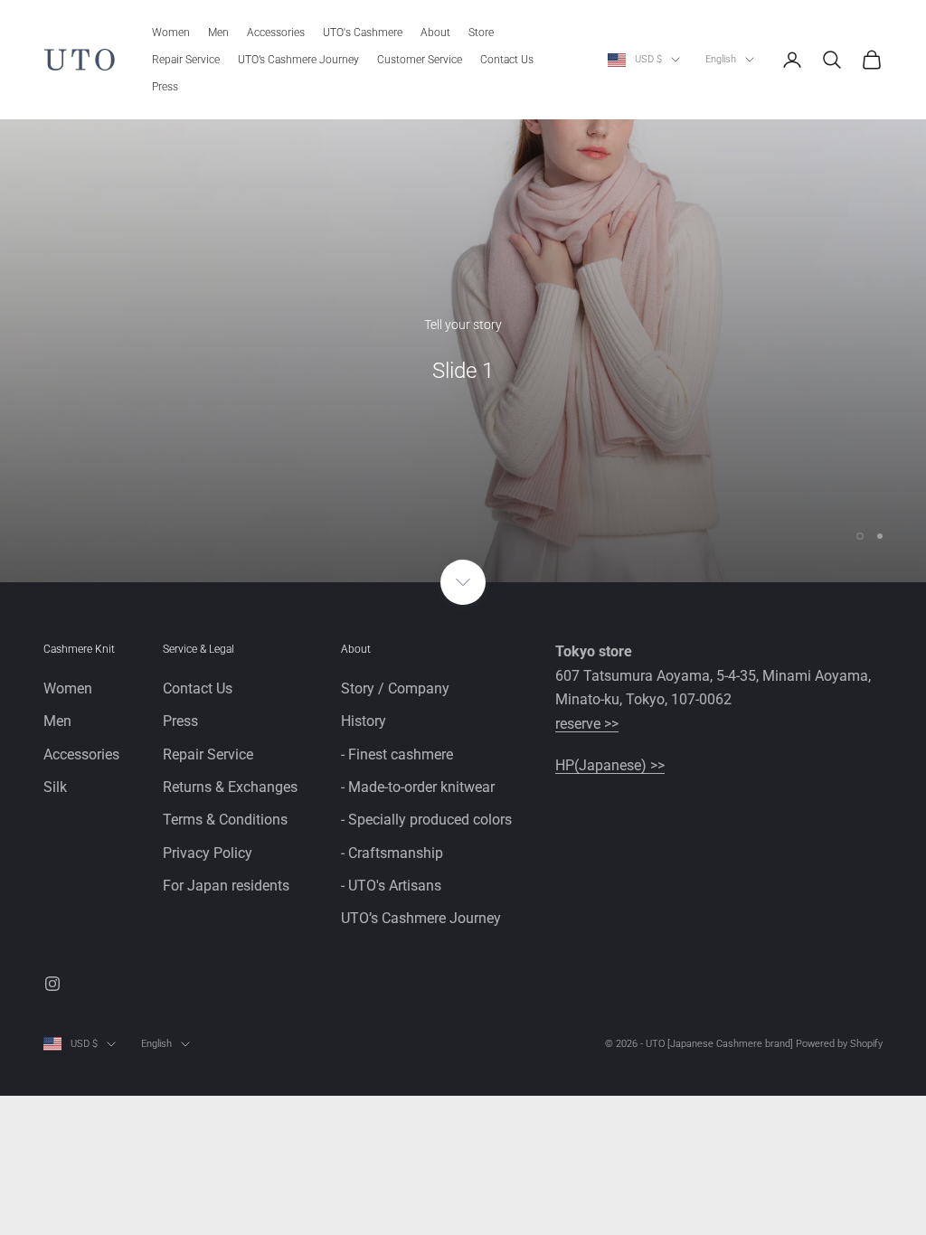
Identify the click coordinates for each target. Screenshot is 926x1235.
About (435, 32)
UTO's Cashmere (362, 32)
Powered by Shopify (839, 1044)
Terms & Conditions (225, 819)
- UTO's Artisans (391, 885)
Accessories (276, 32)
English (720, 59)
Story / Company (395, 688)
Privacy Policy (207, 853)
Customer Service (419, 59)
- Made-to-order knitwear (418, 787)
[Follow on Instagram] (52, 984)
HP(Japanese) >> (610, 765)
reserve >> (587, 723)
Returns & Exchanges (230, 787)
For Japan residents (226, 885)
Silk (55, 787)
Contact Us (507, 59)
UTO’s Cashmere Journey (298, 59)
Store (481, 32)
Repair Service (186, 59)
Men (218, 32)
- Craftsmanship (392, 853)
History (363, 721)
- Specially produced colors (426, 819)
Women (171, 32)
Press (165, 86)
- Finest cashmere (397, 754)
